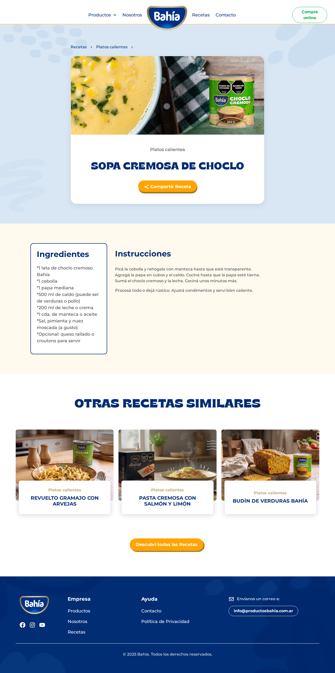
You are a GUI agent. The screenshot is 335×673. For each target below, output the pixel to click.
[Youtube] (42, 625)
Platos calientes (112, 47)
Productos (99, 15)
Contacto (226, 15)
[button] (263, 611)
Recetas (201, 15)
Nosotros (132, 15)
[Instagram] (32, 625)
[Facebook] (23, 625)
